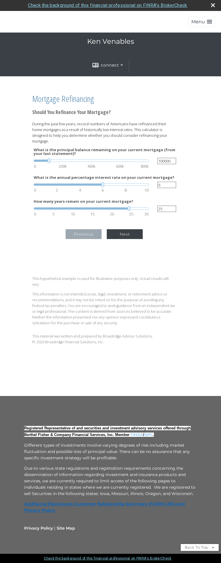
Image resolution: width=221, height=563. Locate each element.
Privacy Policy (38, 528)
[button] (201, 22)
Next (125, 234)
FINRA (137, 434)
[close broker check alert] (213, 5)
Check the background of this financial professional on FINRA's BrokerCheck (107, 5)
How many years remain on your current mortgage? (83, 201)
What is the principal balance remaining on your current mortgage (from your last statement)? (104, 152)
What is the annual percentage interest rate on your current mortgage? (104, 177)
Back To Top (197, 547)
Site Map (66, 528)
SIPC (148, 434)
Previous (84, 234)
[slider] (91, 161)
